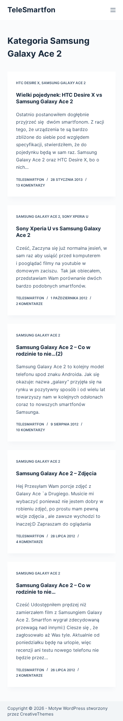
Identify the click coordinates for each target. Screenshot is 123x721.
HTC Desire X (27, 83)
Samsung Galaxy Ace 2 (63, 83)
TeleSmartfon (31, 9)
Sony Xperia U (75, 216)
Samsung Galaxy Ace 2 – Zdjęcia (56, 473)
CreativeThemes (36, 714)
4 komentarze (29, 542)
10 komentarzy (30, 430)
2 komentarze (29, 304)
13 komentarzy (30, 185)
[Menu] (113, 10)
